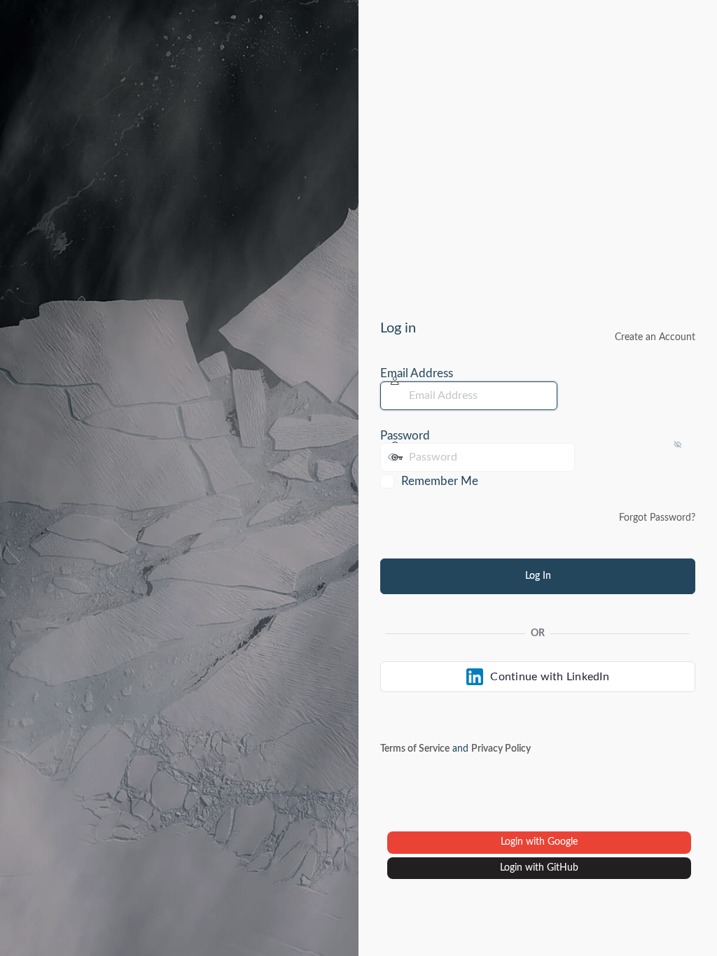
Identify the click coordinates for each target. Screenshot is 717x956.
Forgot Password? (657, 518)
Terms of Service (415, 749)
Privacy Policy (501, 749)
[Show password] (589, 457)
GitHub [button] (562, 868)
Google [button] (563, 842)
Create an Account (655, 337)
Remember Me (439, 481)
